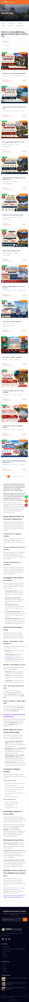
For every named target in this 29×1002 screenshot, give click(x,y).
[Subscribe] (25, 919)
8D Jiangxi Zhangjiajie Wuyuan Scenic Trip (13, 142)
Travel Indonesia (11, 23)
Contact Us (5, 955)
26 (20, 476)
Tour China (8, 38)
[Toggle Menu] (26, 2)
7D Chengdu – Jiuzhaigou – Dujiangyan (12, 357)
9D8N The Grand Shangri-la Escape (11, 250)
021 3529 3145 (7, 935)
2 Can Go (20, 23)
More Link (5, 957)
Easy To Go (10, 25)
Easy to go (5, 971)
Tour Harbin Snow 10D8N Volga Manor (11, 321)
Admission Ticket (20, 25)
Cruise (3, 25)
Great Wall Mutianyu (9, 657)
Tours (3, 23)
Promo (4, 964)
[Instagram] (6, 939)
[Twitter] (9, 939)
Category (3, 38)
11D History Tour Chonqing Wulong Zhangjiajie (13, 73)
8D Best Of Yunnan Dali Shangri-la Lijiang (12, 215)
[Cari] (27, 45)
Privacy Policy (6, 946)
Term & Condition (7, 951)
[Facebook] (3, 939)
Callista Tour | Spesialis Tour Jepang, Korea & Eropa (14, 948)
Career (4, 953)
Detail (24, 80)
